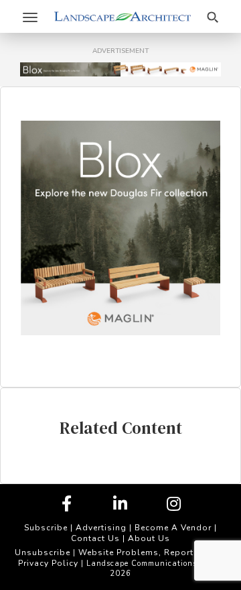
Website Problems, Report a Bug (150, 552)
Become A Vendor (173, 527)
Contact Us (95, 538)
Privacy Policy (48, 563)
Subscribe (46, 527)
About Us (149, 538)
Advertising (101, 527)
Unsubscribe (42, 552)
